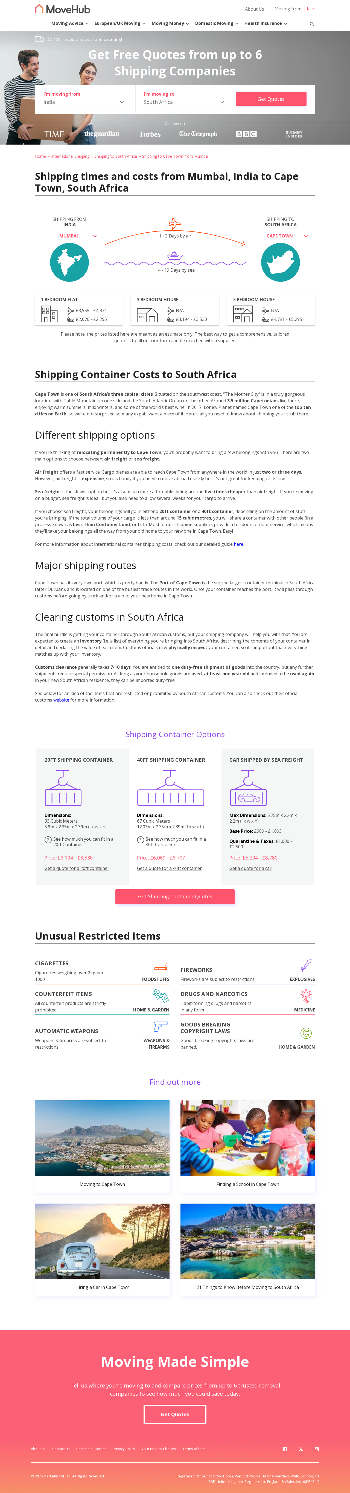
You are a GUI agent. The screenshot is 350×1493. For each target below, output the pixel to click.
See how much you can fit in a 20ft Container (80, 842)
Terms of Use (194, 1448)
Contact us (61, 1448)
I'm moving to (159, 94)
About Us (254, 9)
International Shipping (70, 156)
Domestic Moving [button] (214, 23)
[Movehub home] (62, 8)
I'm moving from (61, 94)
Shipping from (69, 222)
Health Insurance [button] (263, 23)
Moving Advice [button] (67, 23)
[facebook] (284, 1450)
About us (38, 1448)
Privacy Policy (124, 1448)
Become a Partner (91, 1448)
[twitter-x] (300, 1450)
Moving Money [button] (168, 23)
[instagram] (316, 1450)
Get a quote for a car (250, 868)
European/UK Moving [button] (118, 23)
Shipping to (281, 222)
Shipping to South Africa (116, 156)
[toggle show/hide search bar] (307, 22)
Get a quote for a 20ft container (77, 868)
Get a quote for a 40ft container (169, 868)
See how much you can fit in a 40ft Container (172, 842)
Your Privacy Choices (159, 1448)
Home (40, 156)
